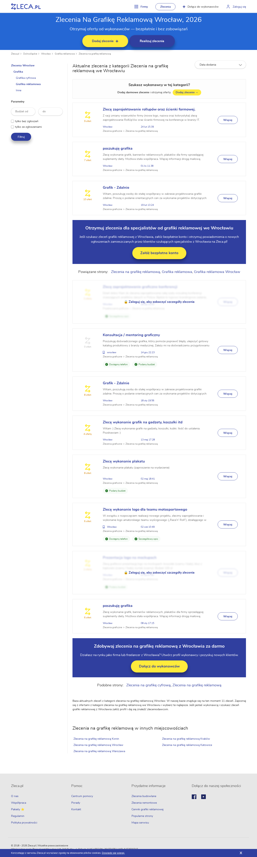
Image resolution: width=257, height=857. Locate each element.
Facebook (194, 796)
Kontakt (76, 809)
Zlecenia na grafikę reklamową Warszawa (99, 751)
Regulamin (17, 816)
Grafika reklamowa (65, 54)
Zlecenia (165, 6)
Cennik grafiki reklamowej (147, 809)
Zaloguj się (239, 6)
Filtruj (21, 136)
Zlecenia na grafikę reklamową (95, 54)
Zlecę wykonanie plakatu (124, 461)
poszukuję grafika (118, 148)
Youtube (203, 796)
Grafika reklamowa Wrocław (217, 272)
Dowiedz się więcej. (113, 853)
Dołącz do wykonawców (203, 6)
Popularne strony (142, 816)
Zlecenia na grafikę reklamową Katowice (187, 745)
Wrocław (46, 54)
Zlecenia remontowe (144, 802)
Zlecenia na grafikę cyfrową (148, 685)
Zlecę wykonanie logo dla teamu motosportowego (145, 509)
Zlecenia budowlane (144, 796)
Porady (75, 802)
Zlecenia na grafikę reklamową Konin (96, 738)
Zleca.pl (15, 54)
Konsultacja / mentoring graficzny (131, 335)
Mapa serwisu (140, 822)
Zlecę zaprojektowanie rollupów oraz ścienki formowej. (149, 109)
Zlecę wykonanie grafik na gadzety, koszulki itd (143, 422)
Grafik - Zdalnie (116, 188)
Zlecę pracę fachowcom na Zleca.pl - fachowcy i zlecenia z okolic (26, 6)
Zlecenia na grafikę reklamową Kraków (186, 738)
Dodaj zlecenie (187, 92)
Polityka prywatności (24, 822)
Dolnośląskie (30, 54)
